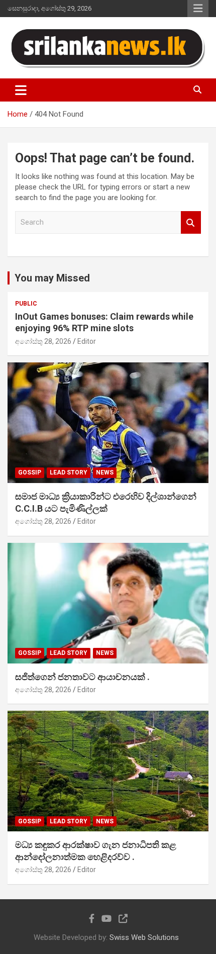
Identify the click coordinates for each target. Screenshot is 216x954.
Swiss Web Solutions (144, 937)
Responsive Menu (197, 8)
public (26, 303)
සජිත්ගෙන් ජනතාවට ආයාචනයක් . (82, 677)
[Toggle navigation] (21, 90)
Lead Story (68, 472)
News (105, 472)
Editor (86, 341)
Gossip (29, 472)
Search (191, 222)
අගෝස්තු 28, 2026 (43, 341)
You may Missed (52, 278)
